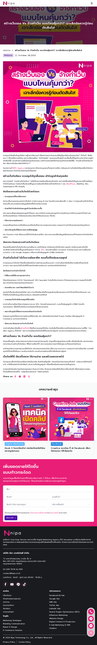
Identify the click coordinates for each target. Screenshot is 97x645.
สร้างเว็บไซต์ (25, 328)
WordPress (70, 184)
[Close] (91, 633)
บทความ (6, 50)
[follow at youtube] (11, 584)
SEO (42, 249)
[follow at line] (18, 584)
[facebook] (15, 376)
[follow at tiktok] (24, 584)
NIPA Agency (18, 168)
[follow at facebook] (5, 584)
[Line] (91, 619)
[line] (19, 376)
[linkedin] (24, 376)
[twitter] (28, 376)
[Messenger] (91, 626)
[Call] (91, 612)
